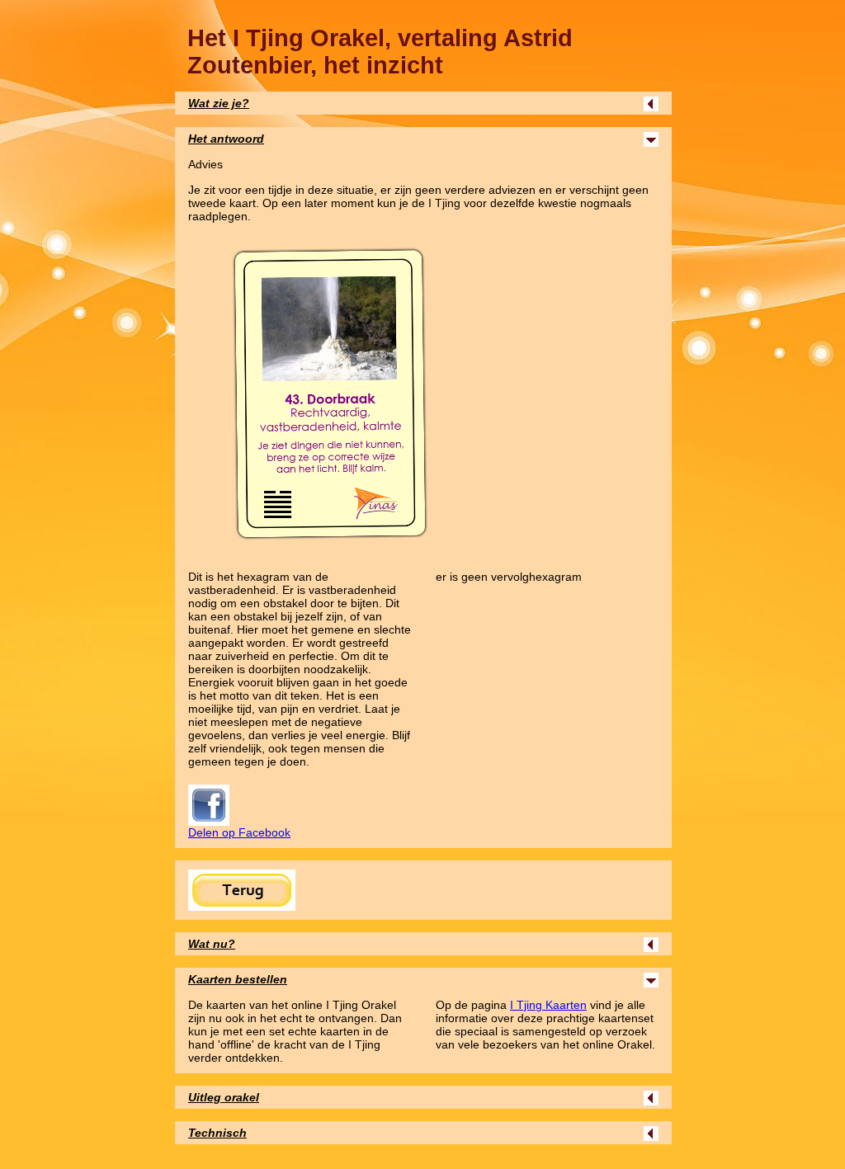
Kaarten (548, 1004)
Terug (241, 890)
